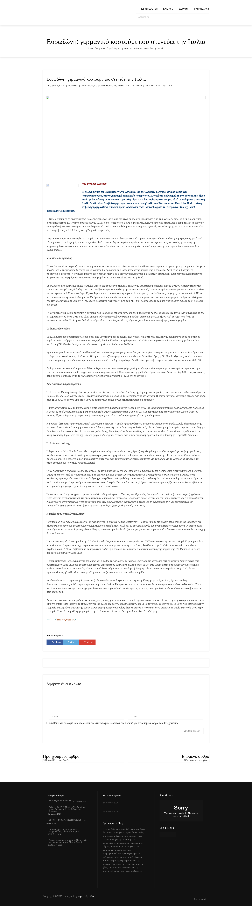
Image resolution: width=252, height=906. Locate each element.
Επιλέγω (168, 8)
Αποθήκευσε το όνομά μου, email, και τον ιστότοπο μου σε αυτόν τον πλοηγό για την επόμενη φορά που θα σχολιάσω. (113, 723)
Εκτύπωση (106, 642)
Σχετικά (183, 8)
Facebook (56, 642)
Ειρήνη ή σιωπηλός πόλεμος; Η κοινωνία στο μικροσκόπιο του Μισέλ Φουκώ (68, 841)
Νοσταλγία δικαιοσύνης (60, 801)
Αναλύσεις (87, 85)
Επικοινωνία (201, 8)
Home (90, 48)
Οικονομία (64, 85)
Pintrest (88, 642)
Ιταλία (121, 85)
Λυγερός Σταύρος (135, 85)
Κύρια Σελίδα (149, 8)
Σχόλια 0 (167, 85)
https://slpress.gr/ (65, 619)
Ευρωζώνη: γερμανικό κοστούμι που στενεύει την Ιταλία (96, 79)
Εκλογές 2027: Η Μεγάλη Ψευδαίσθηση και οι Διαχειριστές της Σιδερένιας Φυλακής (67, 809)
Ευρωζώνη (111, 85)
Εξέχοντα (100, 48)
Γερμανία (99, 85)
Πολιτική (75, 85)
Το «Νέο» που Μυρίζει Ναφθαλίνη (65, 820)
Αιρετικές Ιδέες (86, 896)
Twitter (72, 642)
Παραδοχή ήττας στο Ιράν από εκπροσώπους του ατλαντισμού (64, 830)
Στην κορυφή (200, 899)
